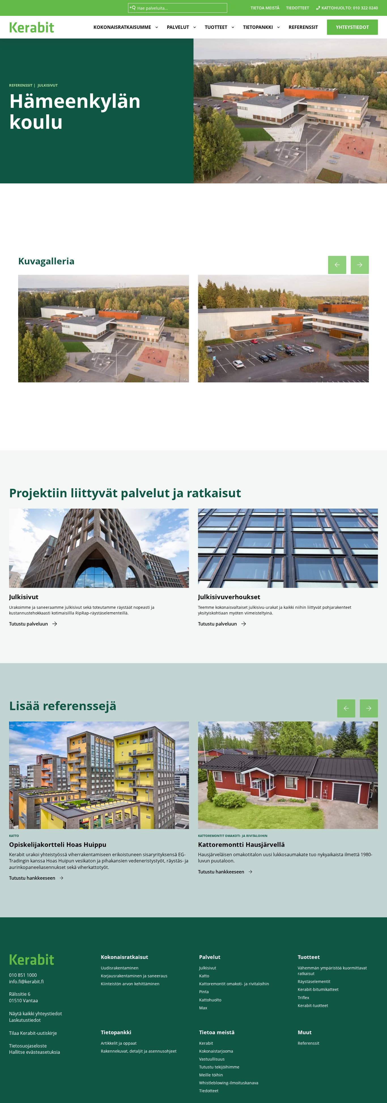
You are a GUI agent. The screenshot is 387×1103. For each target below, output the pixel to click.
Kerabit (206, 1043)
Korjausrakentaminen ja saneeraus (134, 975)
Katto (204, 975)
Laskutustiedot (25, 1020)
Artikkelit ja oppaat (119, 1043)
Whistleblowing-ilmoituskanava (228, 1082)
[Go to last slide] (337, 265)
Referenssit (303, 27)
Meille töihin (211, 1075)
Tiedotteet (297, 7)
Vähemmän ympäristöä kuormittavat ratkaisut (332, 970)
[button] (124, 27)
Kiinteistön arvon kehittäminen (130, 983)
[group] (103, 331)
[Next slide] (360, 265)
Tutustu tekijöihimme (219, 1067)
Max (203, 1007)
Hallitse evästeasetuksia (34, 1052)
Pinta (204, 991)
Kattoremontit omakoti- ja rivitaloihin (234, 983)
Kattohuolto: (337, 7)
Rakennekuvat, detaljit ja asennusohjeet (139, 1051)
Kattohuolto (210, 1000)
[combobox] (177, 8)
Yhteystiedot (352, 27)
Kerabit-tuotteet (313, 1005)
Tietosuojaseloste (28, 1046)
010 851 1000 (23, 975)
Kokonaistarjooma (216, 1051)
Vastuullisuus (212, 1059)
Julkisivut (207, 968)
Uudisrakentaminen (120, 968)
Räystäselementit (314, 981)
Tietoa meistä (265, 7)
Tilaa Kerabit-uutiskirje (33, 1033)
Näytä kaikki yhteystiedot (35, 1013)
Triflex (303, 997)
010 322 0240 (365, 7)
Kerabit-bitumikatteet (318, 989)
